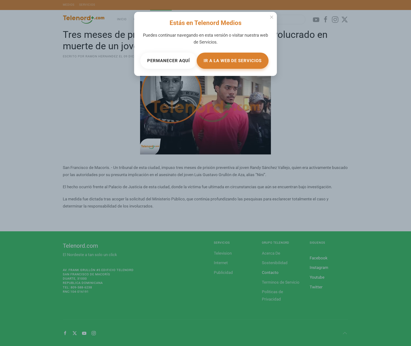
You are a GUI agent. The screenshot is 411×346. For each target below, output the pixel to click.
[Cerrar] (271, 17)
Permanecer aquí (168, 60)
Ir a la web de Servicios (233, 60)
